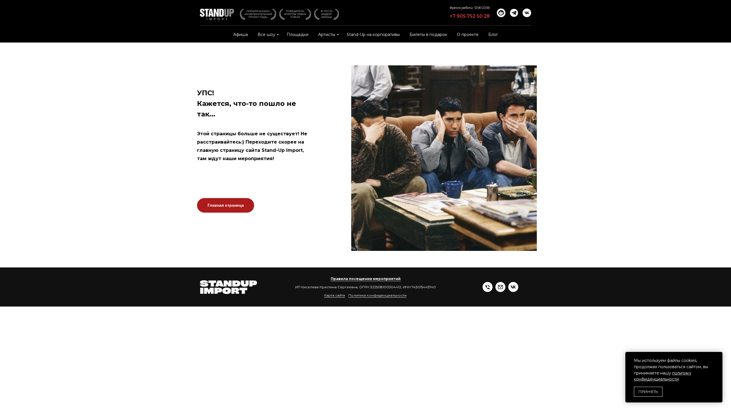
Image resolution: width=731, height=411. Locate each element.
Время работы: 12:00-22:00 (470, 8)
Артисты (326, 34)
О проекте (468, 34)
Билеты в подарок (428, 34)
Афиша (240, 34)
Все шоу (266, 34)
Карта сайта (334, 295)
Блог (493, 34)
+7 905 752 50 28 (470, 16)
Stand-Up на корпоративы (373, 34)
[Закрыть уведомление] (718, 356)
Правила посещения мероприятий (366, 279)
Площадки (297, 34)
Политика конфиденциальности (377, 295)
